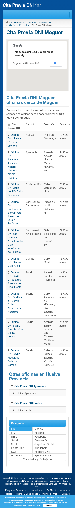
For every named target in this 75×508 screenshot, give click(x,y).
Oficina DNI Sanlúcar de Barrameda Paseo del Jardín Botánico (15, 212)
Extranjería (40, 440)
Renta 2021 (18, 448)
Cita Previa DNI (18, 22)
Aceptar (49, 505)
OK (56, 63)
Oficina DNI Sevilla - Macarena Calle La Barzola (15, 357)
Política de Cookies (33, 505)
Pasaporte (40, 436)
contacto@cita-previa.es (14, 478)
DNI (13, 429)
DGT (14, 451)
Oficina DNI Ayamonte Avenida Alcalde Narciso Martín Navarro (13, 164)
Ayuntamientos (43, 455)
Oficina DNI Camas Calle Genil (14, 262)
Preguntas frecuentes (15, 490)
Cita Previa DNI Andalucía (39, 22)
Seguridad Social (44, 444)
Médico (38, 429)
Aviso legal (36, 490)
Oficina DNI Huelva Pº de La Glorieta (14, 140)
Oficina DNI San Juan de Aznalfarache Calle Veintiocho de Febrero (15, 241)
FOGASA (16, 455)
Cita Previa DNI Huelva (18, 24)
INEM (14, 436)
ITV (13, 432)
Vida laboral (41, 448)
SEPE (14, 444)
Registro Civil (42, 451)
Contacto (66, 493)
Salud (14, 440)
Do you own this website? (26, 63)
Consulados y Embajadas (37, 459)
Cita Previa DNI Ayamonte (30, 386)
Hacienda (39, 432)
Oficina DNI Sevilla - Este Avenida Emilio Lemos (15, 329)
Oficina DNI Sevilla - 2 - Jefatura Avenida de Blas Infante (15, 280)
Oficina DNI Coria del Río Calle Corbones (15, 189)
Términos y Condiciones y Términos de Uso (35, 493)
